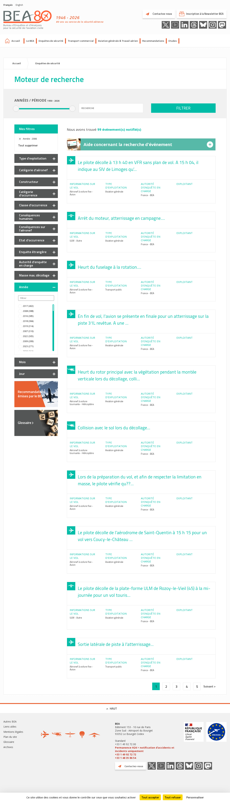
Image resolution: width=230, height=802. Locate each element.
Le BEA (30, 41)
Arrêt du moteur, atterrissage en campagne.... (121, 218)
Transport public (113, 289)
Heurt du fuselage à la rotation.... (109, 267)
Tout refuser (173, 797)
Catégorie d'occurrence (28, 193)
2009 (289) (28, 341)
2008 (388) (28, 311)
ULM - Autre (76, 240)
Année (23, 287)
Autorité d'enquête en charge (33, 263)
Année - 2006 (30, 138)
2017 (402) (28, 306)
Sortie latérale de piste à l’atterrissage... (116, 644)
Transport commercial (81, 41)
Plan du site (10, 737)
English (19, 5)
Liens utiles (9, 726)
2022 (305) (28, 336)
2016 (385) (28, 316)
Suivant (208, 686)
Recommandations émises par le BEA (31, 394)
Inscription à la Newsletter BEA (205, 14)
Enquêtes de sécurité (51, 41)
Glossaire (24, 423)
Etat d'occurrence (31, 240)
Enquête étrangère (33, 252)
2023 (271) (28, 346)
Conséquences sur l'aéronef (32, 228)
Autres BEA (10, 721)
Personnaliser (195, 797)
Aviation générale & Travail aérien (118, 41)
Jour (22, 374)
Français (8, 5)
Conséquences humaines (29, 217)
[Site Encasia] (216, 741)
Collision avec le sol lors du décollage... (114, 427)
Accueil (16, 41)
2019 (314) (28, 326)
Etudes (173, 41)
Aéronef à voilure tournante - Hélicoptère (82, 402)
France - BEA (147, 195)
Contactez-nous (162, 14)
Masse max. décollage (34, 275)
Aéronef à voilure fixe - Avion (81, 193)
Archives (8, 747)
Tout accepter (150, 797)
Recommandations (153, 41)
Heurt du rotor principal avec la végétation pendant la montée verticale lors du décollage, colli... (137, 375)
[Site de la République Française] (194, 741)
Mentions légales (13, 731)
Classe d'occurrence (33, 205)
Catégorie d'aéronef (33, 170)
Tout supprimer (28, 145)
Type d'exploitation (32, 158)
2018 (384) (28, 321)
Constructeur (28, 182)
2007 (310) (28, 331)
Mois (22, 362)
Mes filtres (27, 129)
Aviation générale (114, 191)
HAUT (113, 708)
